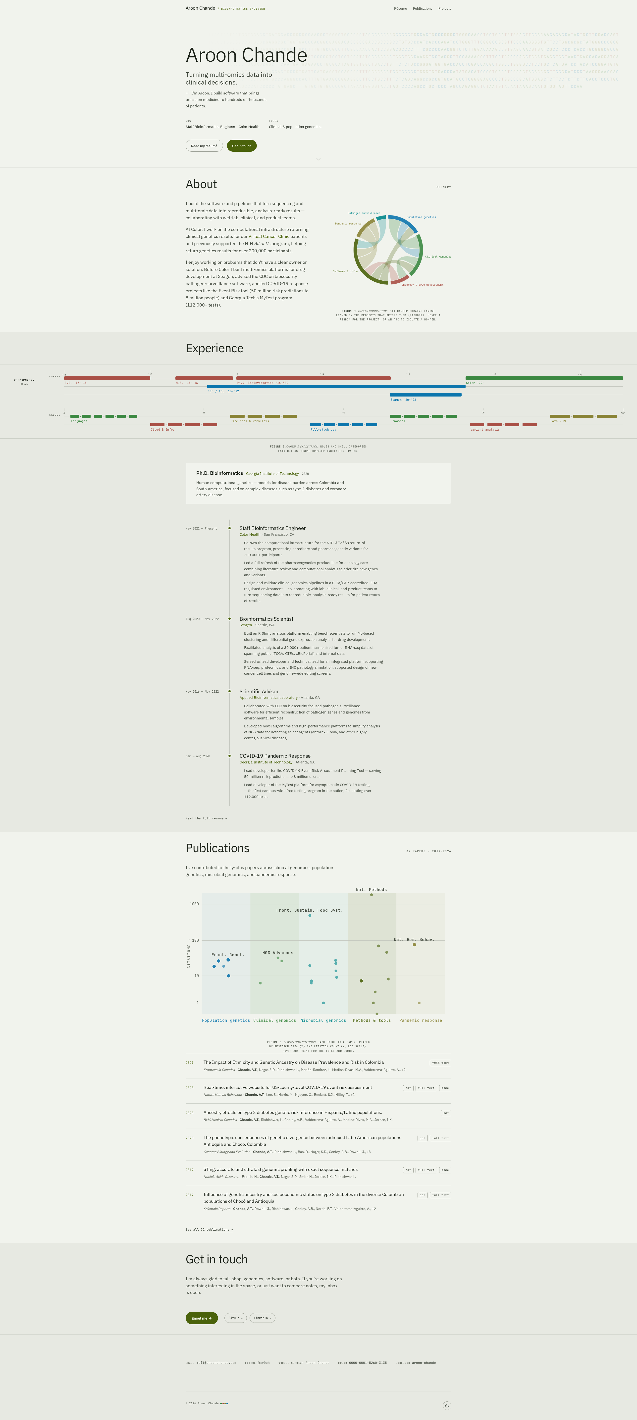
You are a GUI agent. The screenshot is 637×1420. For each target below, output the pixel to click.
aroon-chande (416, 1363)
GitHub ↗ (236, 1318)
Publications (422, 8)
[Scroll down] (318, 159)
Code (445, 1088)
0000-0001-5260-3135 (362, 1363)
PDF (408, 1088)
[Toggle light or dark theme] (447, 1405)
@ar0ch (257, 1363)
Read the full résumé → (206, 818)
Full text (440, 1063)
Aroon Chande (303, 1363)
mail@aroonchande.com (211, 1363)
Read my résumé (204, 145)
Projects (444, 8)
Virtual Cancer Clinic (269, 236)
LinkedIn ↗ (262, 1318)
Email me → (202, 1318)
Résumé (400, 8)
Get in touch (241, 145)
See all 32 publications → (209, 1229)
